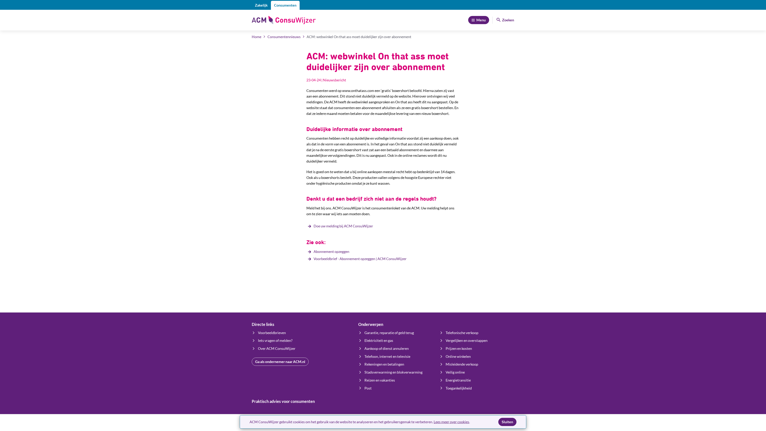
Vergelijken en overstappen (467, 340)
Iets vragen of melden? (275, 340)
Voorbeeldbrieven (272, 332)
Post (368, 388)
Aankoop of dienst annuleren (386, 348)
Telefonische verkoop (462, 332)
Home (256, 37)
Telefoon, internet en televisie (387, 356)
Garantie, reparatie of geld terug (389, 332)
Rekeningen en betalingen (384, 364)
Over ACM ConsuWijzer (276, 348)
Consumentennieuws (284, 37)
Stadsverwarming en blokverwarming (393, 372)
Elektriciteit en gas (378, 340)
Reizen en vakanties (379, 380)
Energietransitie (458, 380)
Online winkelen (458, 356)
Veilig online (455, 372)
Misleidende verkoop (462, 364)
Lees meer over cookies (451, 422)
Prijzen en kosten (459, 348)
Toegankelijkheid (459, 388)
